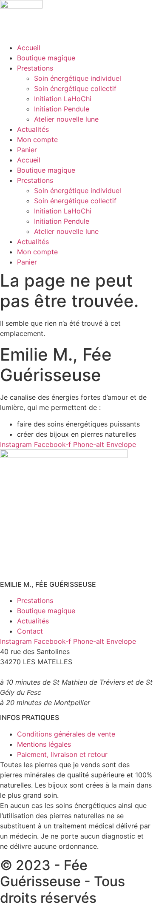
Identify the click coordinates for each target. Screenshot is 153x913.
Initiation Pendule (61, 109)
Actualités (33, 129)
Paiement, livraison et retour (62, 754)
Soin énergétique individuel (77, 78)
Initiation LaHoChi (62, 98)
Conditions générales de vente (66, 734)
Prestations (35, 68)
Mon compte (37, 139)
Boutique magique (46, 58)
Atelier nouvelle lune (66, 119)
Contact (30, 631)
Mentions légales (44, 744)
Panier (27, 149)
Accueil (28, 47)
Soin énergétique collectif (75, 88)
